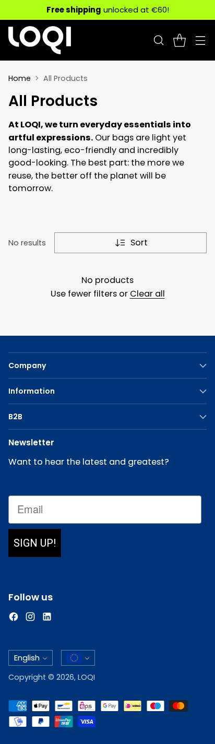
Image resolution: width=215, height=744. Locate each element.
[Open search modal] (158, 40)
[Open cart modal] (179, 40)
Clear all (147, 294)
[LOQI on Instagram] (30, 618)
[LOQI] (39, 40)
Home (19, 78)
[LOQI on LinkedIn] (47, 618)
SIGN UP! (35, 543)
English (27, 657)
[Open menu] (200, 40)
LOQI (86, 677)
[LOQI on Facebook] (13, 618)
